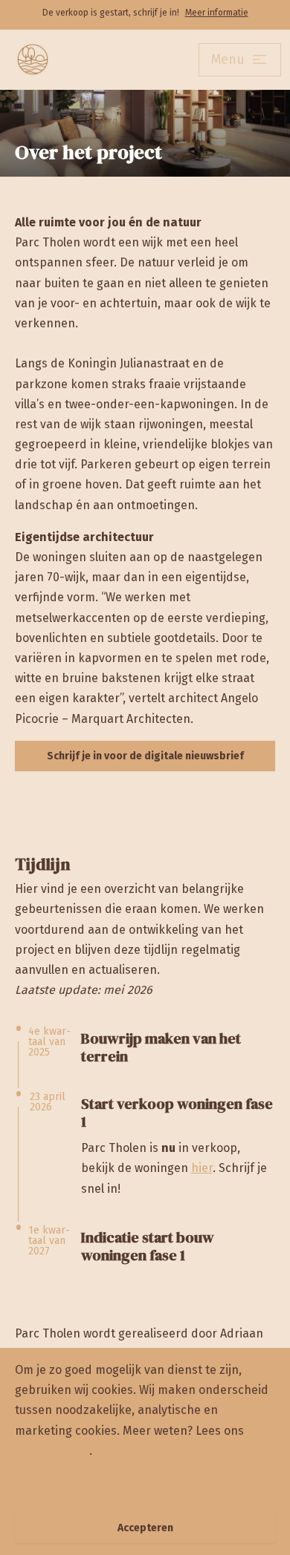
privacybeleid (52, 1451)
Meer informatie (216, 12)
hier (202, 1168)
